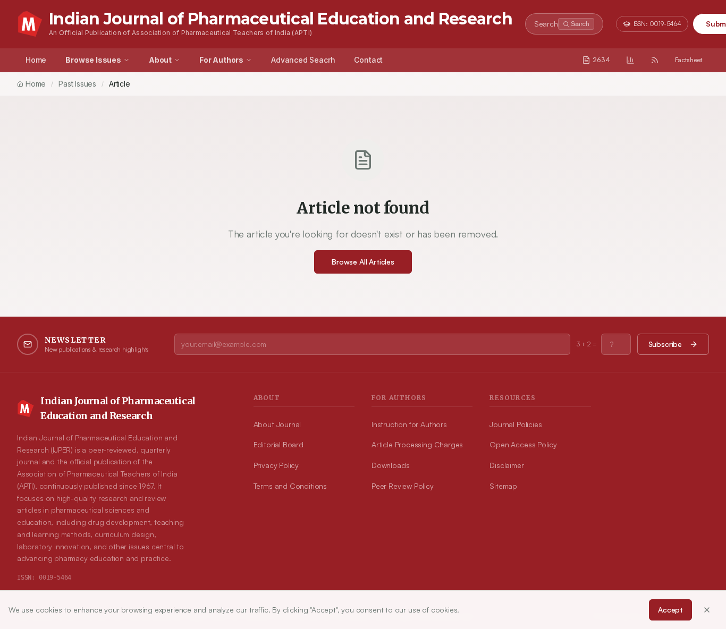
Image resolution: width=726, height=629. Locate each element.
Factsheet (688, 60)
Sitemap (503, 485)
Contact (368, 59)
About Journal (277, 424)
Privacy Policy (276, 465)
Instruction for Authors (409, 424)
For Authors (221, 59)
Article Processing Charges (417, 444)
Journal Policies (515, 424)
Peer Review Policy (403, 485)
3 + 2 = (587, 344)
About (160, 59)
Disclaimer (506, 465)
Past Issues (77, 83)
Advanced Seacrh (303, 59)
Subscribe (665, 343)
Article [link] (119, 83)
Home (36, 59)
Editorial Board (278, 444)
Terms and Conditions (290, 485)
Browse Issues (93, 59)
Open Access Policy (523, 444)
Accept (670, 609)
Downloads (390, 465)
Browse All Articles (363, 261)
